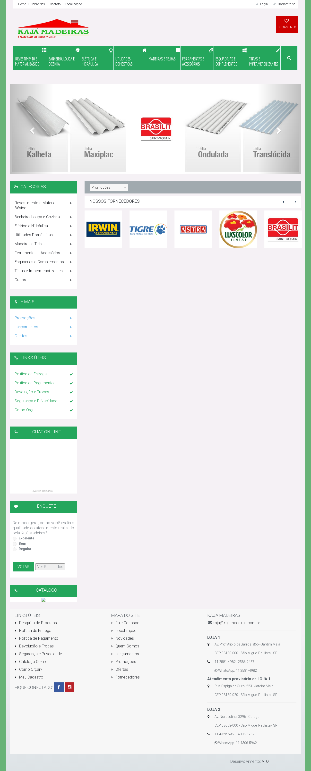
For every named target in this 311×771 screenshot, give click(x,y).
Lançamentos (26, 327)
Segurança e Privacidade (36, 401)
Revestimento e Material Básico (35, 205)
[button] (31, 129)
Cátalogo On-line (32, 661)
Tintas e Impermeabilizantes (39, 270)
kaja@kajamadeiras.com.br (236, 622)
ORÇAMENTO (286, 27)
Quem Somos (126, 646)
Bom (22, 543)
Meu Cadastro (30, 677)
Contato (55, 4)
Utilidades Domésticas (34, 235)
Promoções (25, 318)
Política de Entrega (31, 374)
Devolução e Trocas (32, 392)
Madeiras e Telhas (30, 244)
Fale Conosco (126, 622)
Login (263, 4)
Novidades (124, 638)
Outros (20, 279)
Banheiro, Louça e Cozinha (37, 217)
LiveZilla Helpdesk (42, 490)
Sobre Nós (38, 4)
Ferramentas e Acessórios (37, 253)
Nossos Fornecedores (114, 201)
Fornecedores (127, 677)
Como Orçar (25, 410)
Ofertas (21, 336)
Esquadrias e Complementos (39, 262)
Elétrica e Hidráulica (31, 226)
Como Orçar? (30, 669)
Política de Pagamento (34, 383)
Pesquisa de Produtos (37, 622)
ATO (265, 761)
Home (22, 4)
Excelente (26, 538)
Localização (73, 4)
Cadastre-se (286, 4)
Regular (25, 549)
